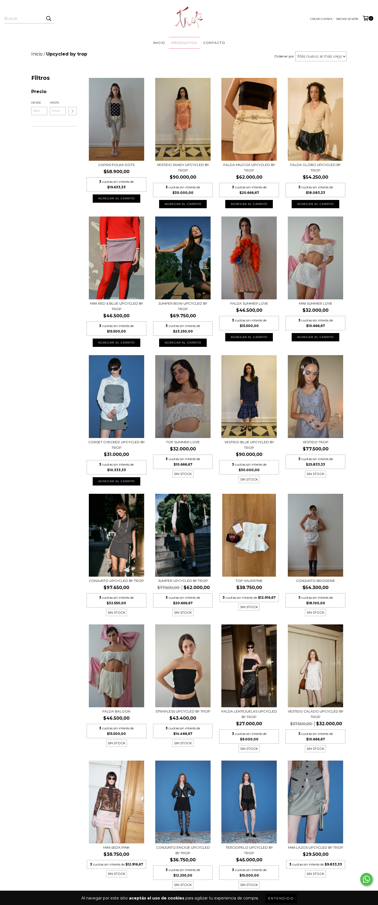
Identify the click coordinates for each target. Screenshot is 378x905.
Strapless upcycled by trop (183, 711)
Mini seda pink (116, 847)
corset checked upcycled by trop (116, 445)
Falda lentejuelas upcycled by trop (249, 714)
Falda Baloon (116, 711)
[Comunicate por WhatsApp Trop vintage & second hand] (366, 879)
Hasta (54, 102)
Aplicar (72, 111)
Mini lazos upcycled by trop (315, 847)
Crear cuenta (321, 19)
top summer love (183, 442)
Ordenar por (284, 56)
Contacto (214, 43)
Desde (36, 102)
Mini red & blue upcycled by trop (116, 306)
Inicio (159, 43)
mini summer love (315, 303)
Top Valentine (249, 581)
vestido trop (315, 442)
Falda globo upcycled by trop (315, 167)
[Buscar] (48, 18)
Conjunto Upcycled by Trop (116, 581)
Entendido (281, 898)
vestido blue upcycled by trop (249, 445)
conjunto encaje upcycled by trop (183, 850)
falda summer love (249, 303)
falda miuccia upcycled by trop (249, 167)
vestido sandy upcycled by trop (183, 167)
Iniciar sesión (347, 19)
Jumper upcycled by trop (183, 581)
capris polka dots (116, 165)
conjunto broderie (315, 581)
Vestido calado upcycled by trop (315, 714)
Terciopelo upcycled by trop (249, 850)
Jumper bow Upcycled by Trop (182, 306)
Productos (184, 43)
